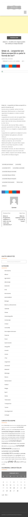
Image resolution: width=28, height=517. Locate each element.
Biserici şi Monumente (10, 305)
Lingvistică (7, 362)
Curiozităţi (4, 58)
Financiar (7, 335)
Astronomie (8, 293)
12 (10, 485)
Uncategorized (8, 411)
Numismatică (8, 381)
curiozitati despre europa (13, 435)
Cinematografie (9, 316)
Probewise (18, 514)
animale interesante (21, 425)
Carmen (17, 61)
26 (10, 491)
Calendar (7, 308)
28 (17, 491)
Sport (6, 392)
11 (7, 485)
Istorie (6, 354)
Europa (14, 455)
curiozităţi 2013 (7, 453)
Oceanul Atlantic (17, 457)
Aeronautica (8, 270)
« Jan (3, 495)
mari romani (11, 457)
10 (3, 485)
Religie (6, 388)
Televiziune (8, 400)
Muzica (6, 377)
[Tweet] (7, 66)
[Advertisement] (14, 24)
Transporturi (8, 403)
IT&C (6, 358)
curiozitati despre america (18, 429)
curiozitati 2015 (8, 429)
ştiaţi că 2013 (20, 462)
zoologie (6, 462)
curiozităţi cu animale (18, 168)
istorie (6, 457)
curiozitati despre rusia (13, 443)
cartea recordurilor (6, 427)
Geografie (7, 346)
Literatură (7, 365)
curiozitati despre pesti (14, 438)
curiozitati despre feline (8, 175)
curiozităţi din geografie (7, 455)
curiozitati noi (6, 451)
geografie (18, 455)
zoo (2, 462)
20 (14, 488)
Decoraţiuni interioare (10, 331)
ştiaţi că (4, 185)
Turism (6, 407)
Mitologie (7, 373)
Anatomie (7, 286)
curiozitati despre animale (9, 171)
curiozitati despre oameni (13, 437)
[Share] (3, 66)
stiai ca (24, 459)
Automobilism (8, 297)
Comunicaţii (7, 320)
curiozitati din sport (11, 446)
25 (7, 491)
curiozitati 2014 (6, 168)
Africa (3, 425)
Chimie (6, 312)
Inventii (6, 350)
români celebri (8, 459)
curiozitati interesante (8, 182)
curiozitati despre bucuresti (13, 433)
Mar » (6, 495)
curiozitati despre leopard (9, 178)
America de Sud (13, 425)
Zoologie (10, 58)
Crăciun (6, 324)
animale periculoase (7, 164)
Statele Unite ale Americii (16, 459)
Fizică (6, 339)
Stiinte (6, 396)
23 (24, 488)
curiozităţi (18, 164)
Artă (6, 289)
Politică (6, 384)
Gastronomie (8, 343)
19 (10, 488)
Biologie (7, 301)
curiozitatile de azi (16, 448)
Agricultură (7, 278)
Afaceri (6, 274)
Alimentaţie (7, 282)
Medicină (7, 369)
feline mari (20, 182)
